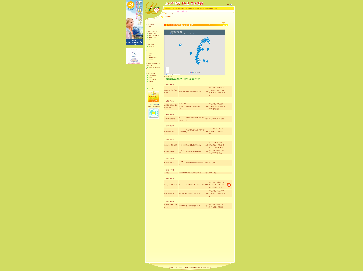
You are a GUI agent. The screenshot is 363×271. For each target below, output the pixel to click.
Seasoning (151, 46)
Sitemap (197, 8)
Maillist (192, 8)
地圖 (206, 91)
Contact (202, 8)
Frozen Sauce (152, 37)
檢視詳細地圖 (168, 76)
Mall (176, 8)
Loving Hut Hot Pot (153, 35)
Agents (180, 8)
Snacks (150, 81)
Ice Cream (151, 88)
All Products (151, 27)
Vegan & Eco (213, 8)
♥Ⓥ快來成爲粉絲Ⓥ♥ (153, 104)
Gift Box (150, 59)
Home (168, 14)
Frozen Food (152, 33)
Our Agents (175, 14)
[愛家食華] (153, 101)
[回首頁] (183, 1)
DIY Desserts (152, 79)
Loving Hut (186, 8)
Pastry (150, 55)
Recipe (207, 8)
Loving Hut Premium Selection (153, 68)
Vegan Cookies (152, 57)
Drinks (150, 77)
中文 (228, 4)
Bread (150, 53)
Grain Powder (152, 75)
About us (167, 8)
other (149, 39)
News (172, 8)
